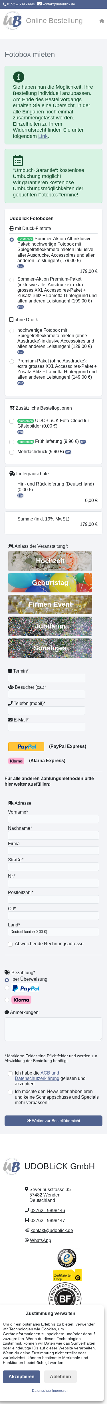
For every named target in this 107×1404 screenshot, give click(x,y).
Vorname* (18, 812)
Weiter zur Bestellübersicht (55, 1120)
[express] (26, 746)
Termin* (20, 671)
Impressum (60, 1391)
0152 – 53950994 (20, 4)
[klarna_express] (16, 761)
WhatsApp (40, 1240)
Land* (14, 924)
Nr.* (11, 876)
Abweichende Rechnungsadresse (49, 943)
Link (43, 136)
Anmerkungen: (24, 1012)
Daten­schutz (41, 1391)
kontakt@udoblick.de (58, 4)
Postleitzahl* (20, 892)
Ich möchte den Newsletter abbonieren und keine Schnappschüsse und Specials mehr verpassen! (57, 1097)
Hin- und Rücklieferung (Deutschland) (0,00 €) (55, 487)
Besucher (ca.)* (30, 687)
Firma (14, 843)
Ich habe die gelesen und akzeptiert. (50, 1078)
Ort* (12, 908)
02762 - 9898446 (48, 1210)
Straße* (15, 859)
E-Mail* (21, 719)
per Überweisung (29, 979)
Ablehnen (60, 1376)
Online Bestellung (54, 20)
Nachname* (20, 828)
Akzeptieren (22, 1376)
